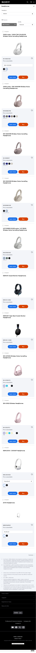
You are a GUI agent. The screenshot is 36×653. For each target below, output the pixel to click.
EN (20, 613)
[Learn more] (18, 49)
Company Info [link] (27, 621)
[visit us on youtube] (12, 627)
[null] (32, 58)
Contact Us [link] (18, 623)
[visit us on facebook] (16, 627)
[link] (15, 612)
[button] (4, 69)
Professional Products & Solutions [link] (13, 621)
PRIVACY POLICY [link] (17, 638)
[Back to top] (32, 651)
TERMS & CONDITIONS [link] (18, 636)
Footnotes (31, 555)
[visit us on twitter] (19, 627)
